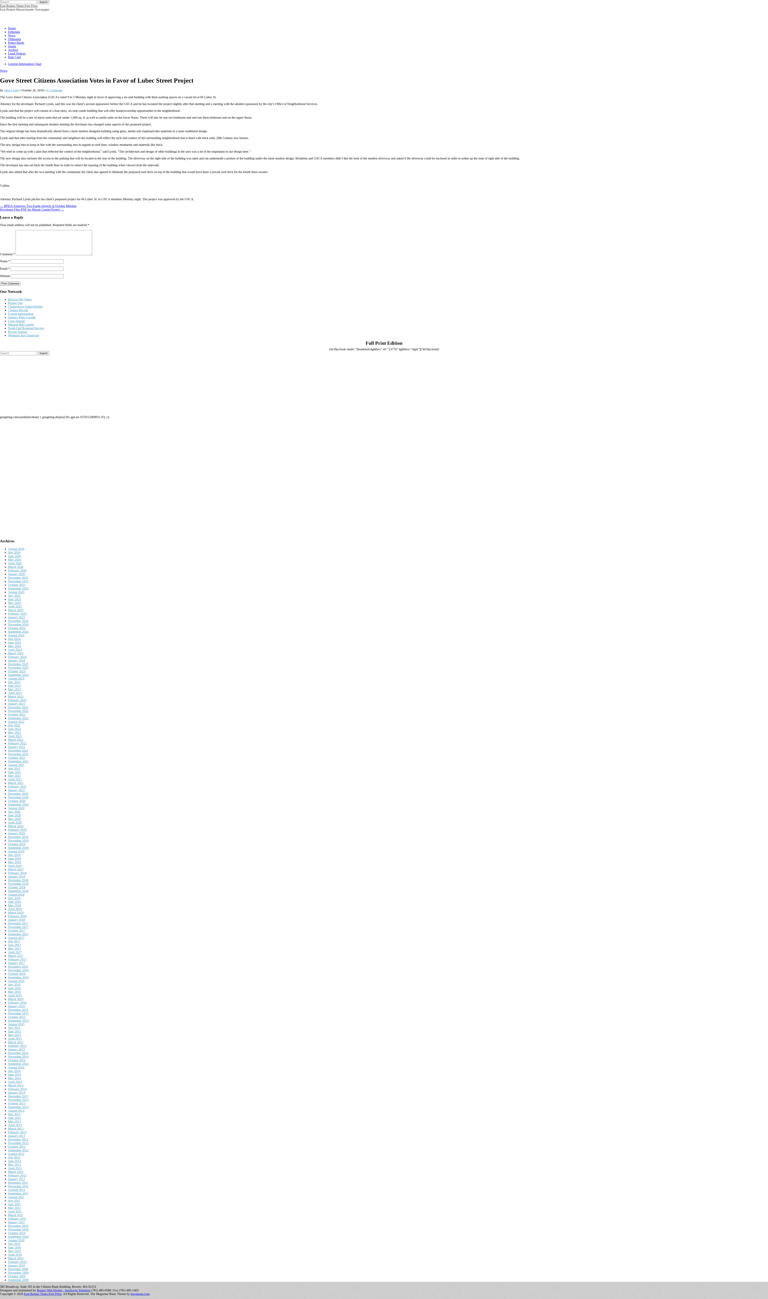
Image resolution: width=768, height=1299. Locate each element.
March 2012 (15, 1172)
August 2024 (16, 635)
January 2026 (16, 574)
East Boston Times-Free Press (19, 6)
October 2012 (16, 1146)
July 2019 (14, 855)
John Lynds (11, 90)
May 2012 (14, 1164)
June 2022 (14, 729)
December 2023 (18, 664)
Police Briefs (16, 42)
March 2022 (15, 739)
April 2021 (15, 779)
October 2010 (16, 1233)
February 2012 (17, 1175)
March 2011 (15, 1215)
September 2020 (18, 804)
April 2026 (15, 563)
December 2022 (18, 707)
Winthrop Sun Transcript (23, 335)
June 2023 (14, 685)
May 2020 (14, 819)
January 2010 (16, 1265)
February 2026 (17, 570)
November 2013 (18, 1100)
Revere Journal (17, 332)
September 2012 (18, 1150)
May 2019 (14, 862)
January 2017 (16, 963)
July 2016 (14, 984)
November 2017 (18, 927)
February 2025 (17, 613)
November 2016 (18, 970)
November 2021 (18, 754)
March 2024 (15, 653)
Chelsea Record (18, 310)
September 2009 (18, 1280)
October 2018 (16, 887)
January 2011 (16, 1222)
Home (12, 28)
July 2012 (14, 1157)
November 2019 (18, 840)
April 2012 (15, 1168)
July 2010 (14, 1244)
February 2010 (17, 1262)
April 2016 (15, 995)
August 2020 (16, 808)
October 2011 (16, 1190)
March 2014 (15, 1085)
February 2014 (17, 1089)
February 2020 (17, 829)
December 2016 (18, 966)
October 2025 (16, 585)
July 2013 (14, 1114)
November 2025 (18, 581)
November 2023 (18, 667)
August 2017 (16, 937)
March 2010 (15, 1258)
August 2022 (16, 721)
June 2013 (14, 1118)
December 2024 (18, 621)
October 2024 (16, 628)
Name (5, 261)
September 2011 (18, 1193)
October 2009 (16, 1276)
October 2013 (16, 1103)
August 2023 (16, 678)
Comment (7, 254)
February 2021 (17, 786)
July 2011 (14, 1200)
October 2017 (16, 930)
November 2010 (18, 1229)
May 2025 (14, 603)
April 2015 (15, 1038)
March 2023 (15, 696)
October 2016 (16, 974)
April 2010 (15, 1254)
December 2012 (18, 1139)
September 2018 (18, 891)
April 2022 (15, 736)
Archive (13, 50)
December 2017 (18, 923)
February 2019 (17, 873)
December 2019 (18, 837)
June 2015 (14, 1031)
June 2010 (14, 1247)
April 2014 (15, 1082)
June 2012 (14, 1161)
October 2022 (16, 714)
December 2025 (18, 577)
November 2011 (18, 1186)
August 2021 (16, 765)
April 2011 (15, 1211)
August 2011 (16, 1197)
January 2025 (16, 617)
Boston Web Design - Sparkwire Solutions (63, 1290)
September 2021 (18, 761)
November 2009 (18, 1272)
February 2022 (17, 743)
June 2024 (14, 642)
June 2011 (14, 1204)
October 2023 (16, 671)
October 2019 (16, 844)
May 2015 (14, 1035)
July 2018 (14, 898)
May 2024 (14, 646)
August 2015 (16, 1024)
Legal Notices (17, 53)
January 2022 (16, 747)
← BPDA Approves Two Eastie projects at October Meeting (38, 206)
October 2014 (16, 1060)
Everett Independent (20, 313)
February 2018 (17, 916)
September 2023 (18, 675)
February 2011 (17, 1218)
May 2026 (14, 559)
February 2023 (17, 700)
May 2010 (14, 1251)
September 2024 (18, 631)
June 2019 (14, 858)
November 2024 (18, 624)
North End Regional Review (26, 328)
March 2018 (15, 912)
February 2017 (17, 959)
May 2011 (14, 1208)
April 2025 (15, 606)
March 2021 (15, 783)
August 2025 (16, 592)
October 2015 (16, 1017)
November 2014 (18, 1056)
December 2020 (18, 793)
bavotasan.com (140, 1294)
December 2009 (18, 1269)
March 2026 (15, 567)
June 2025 (14, 599)
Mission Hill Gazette (21, 324)
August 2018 (16, 894)
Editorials (14, 32)
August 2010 (16, 1240)
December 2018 (18, 880)
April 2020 (15, 822)
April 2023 (15, 693)
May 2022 (14, 732)
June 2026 (14, 556)
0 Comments (54, 90)
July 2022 (14, 725)
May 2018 (14, 905)
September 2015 (18, 1020)
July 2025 (14, 595)
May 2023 (14, 689)
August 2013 (16, 1110)
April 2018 (15, 909)
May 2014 (14, 1078)
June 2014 (14, 1074)
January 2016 (16, 1006)
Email (5, 268)
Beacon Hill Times (20, 299)
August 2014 (16, 1067)
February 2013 (17, 1132)
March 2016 (15, 999)
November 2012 (18, 1143)
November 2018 (18, 883)
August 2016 (16, 981)
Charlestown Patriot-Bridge (25, 306)
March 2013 (15, 1128)
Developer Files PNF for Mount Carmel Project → (32, 209)
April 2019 (15, 865)
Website (5, 276)
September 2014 (18, 1064)
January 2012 (16, 1179)
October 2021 (16, 757)
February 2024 (17, 657)
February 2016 (17, 1002)
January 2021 (16, 790)
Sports (12, 46)
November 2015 (18, 1013)
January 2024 (16, 660)
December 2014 (18, 1053)
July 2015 (14, 1028)
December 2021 (18, 750)
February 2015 (17, 1046)
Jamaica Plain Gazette (22, 317)
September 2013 (18, 1107)
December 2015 (18, 1010)
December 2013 (18, 1096)
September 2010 (18, 1236)
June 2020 (14, 815)
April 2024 (15, 649)
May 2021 (14, 775)
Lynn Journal (16, 321)
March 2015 (15, 1042)
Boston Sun (15, 303)
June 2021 (14, 772)
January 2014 (16, 1092)
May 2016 (14, 992)
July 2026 (14, 552)
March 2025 (15, 610)
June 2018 (14, 901)
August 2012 (16, 1154)
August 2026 (16, 549)
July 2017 (14, 941)
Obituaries (14, 39)
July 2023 (14, 682)
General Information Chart (24, 64)
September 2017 (18, 934)
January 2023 (16, 703)
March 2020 (15, 826)
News (11, 35)
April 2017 (15, 952)
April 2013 (15, 1125)
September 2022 (18, 718)
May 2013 (14, 1121)
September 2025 (18, 588)
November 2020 (18, 797)
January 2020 (16, 833)
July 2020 (14, 811)
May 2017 (14, 948)
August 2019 (16, 851)
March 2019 (15, 869)
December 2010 (18, 1226)
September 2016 (18, 977)
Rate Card (14, 57)
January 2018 (16, 919)
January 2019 (16, 876)
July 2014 (14, 1071)
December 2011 (18, 1182)
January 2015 (16, 1049)
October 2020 (16, 801)
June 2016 (14, 988)
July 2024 (14, 639)
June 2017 (14, 945)
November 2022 (18, 711)
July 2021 (14, 768)
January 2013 (16, 1136)
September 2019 (18, 847)
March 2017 (15, 955)
